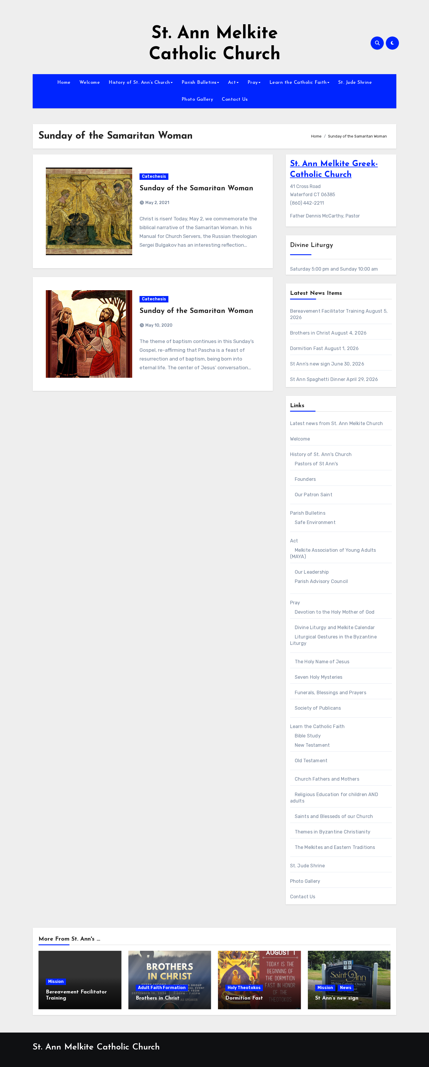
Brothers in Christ (310, 333)
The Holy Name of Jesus (322, 661)
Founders (305, 479)
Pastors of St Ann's (316, 464)
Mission (56, 981)
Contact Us (234, 99)
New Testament (312, 745)
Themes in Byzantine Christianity (332, 832)
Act (232, 82)
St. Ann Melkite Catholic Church (96, 1047)
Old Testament (311, 760)
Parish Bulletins (199, 82)
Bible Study (308, 736)
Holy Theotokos (244, 987)
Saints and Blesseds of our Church (334, 816)
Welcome (89, 82)
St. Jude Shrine (355, 82)
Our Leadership (312, 572)
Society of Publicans (318, 708)
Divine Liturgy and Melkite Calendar (335, 627)
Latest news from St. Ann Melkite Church (336, 423)
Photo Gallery (197, 99)
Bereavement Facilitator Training (327, 311)
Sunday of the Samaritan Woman (196, 188)
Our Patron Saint (313, 494)
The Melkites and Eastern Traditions (335, 847)
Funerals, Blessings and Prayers (330, 692)
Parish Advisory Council (321, 581)
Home (64, 82)
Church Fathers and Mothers (327, 779)
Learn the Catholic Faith (298, 82)
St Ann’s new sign (310, 364)
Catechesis (154, 176)
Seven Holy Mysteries (319, 677)
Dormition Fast (306, 348)
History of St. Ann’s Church (139, 82)
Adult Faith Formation (162, 987)
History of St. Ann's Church (321, 454)
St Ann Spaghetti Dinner (318, 379)
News (345, 987)
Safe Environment (315, 522)
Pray (252, 82)
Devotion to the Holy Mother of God (335, 612)
